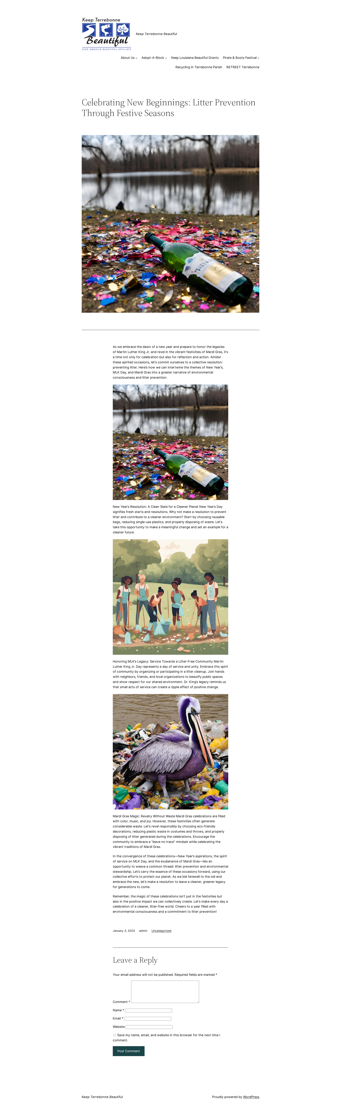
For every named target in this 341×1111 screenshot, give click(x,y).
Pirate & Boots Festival (240, 58)
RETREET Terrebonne (242, 67)
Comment (121, 1002)
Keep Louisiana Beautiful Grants (195, 58)
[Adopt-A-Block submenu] (166, 58)
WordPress (251, 1097)
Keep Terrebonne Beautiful (156, 34)
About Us (128, 58)
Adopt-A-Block (153, 58)
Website (119, 1027)
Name (118, 1010)
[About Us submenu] (136, 58)
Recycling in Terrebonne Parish (198, 67)
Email (118, 1018)
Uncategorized (161, 930)
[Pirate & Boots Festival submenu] (258, 58)
